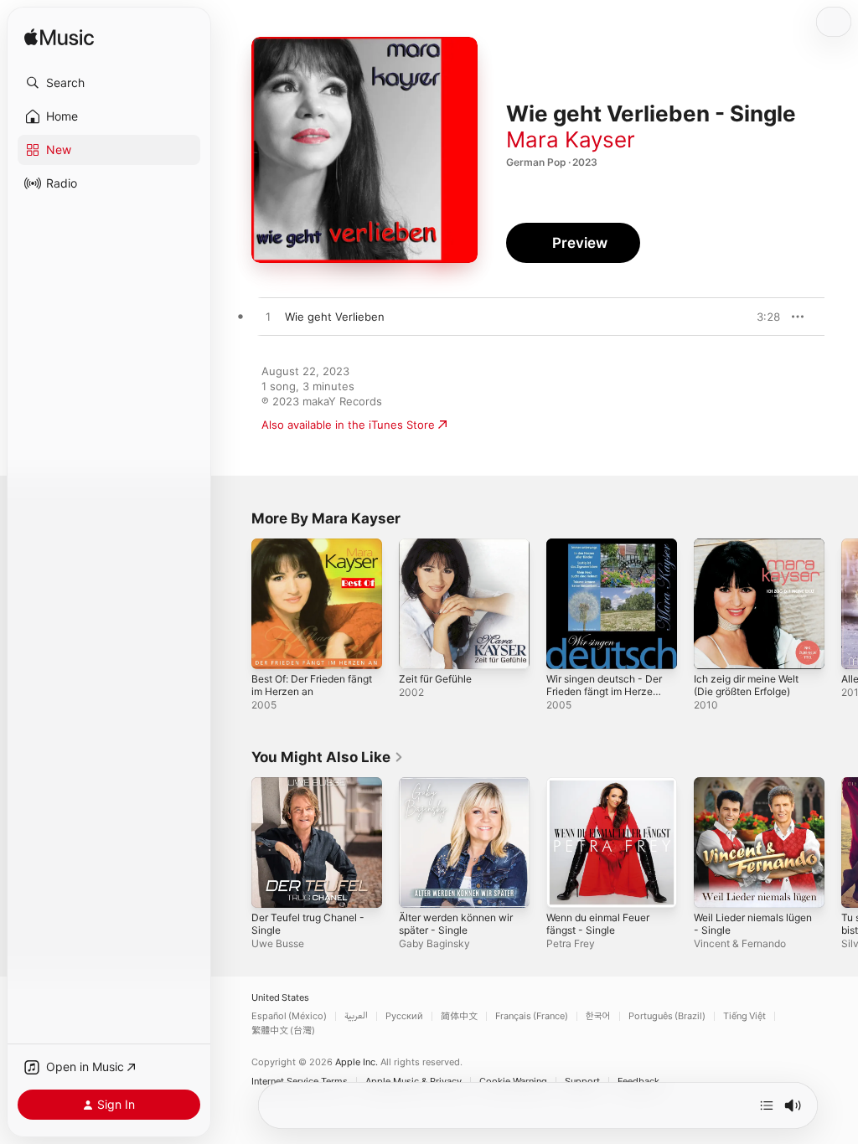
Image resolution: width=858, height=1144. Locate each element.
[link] (327, 757)
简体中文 (459, 1016)
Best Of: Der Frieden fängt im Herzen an (311, 685)
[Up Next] (767, 1105)
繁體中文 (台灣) (283, 1030)
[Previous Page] (234, 604)
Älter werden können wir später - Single (456, 923)
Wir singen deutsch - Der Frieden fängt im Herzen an (604, 691)
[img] (59, 38)
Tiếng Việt (744, 1016)
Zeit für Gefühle (435, 678)
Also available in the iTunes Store (348, 424)
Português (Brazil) (667, 1016)
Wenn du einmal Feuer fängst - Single (597, 923)
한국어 (598, 1016)
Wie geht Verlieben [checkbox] (335, 316)
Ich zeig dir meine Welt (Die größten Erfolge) (746, 685)
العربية (356, 1016)
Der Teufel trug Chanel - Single (307, 923)
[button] (108, 83)
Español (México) (289, 1016)
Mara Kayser (570, 139)
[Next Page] (841, 604)
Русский (404, 1016)
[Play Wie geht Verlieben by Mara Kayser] (268, 317)
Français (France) (531, 1016)
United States (280, 997)
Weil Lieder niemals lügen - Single (753, 923)
